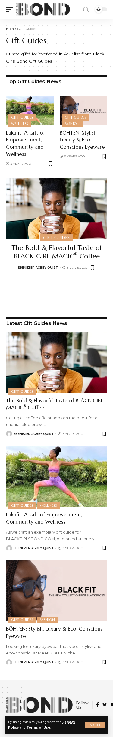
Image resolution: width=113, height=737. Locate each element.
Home (11, 29)
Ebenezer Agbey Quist (38, 268)
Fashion (72, 124)
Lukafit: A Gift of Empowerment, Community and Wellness (25, 143)
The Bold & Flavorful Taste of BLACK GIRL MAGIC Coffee (56, 252)
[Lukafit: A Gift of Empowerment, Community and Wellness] (30, 110)
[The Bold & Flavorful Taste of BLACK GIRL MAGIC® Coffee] (56, 208)
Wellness (19, 124)
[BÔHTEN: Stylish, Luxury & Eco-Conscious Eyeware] (83, 110)
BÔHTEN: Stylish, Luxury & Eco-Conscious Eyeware (82, 140)
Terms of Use (38, 727)
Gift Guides (22, 117)
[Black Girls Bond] (43, 9)
